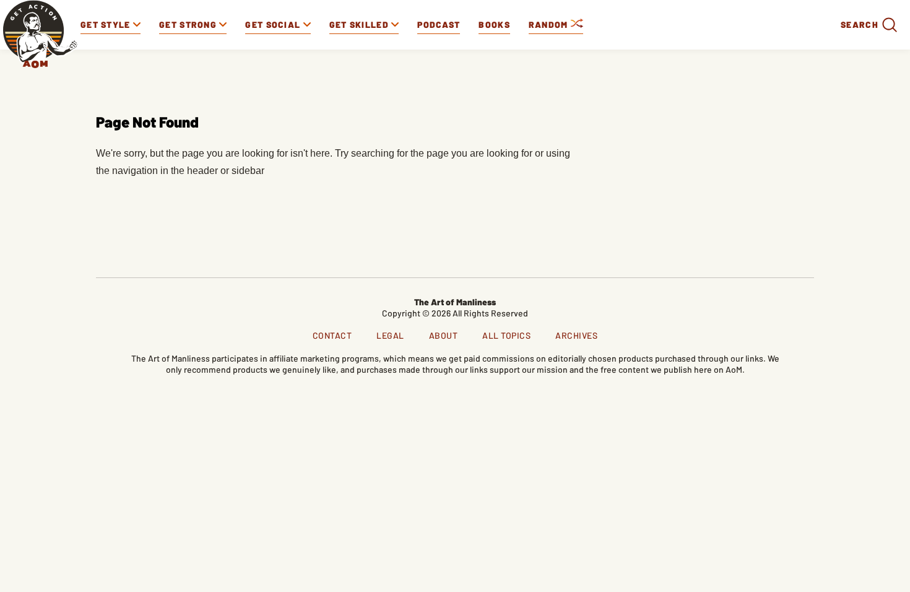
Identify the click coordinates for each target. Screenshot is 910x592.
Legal (390, 335)
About (443, 335)
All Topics (506, 335)
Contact (332, 335)
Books (494, 24)
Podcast (438, 24)
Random (550, 24)
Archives (576, 335)
